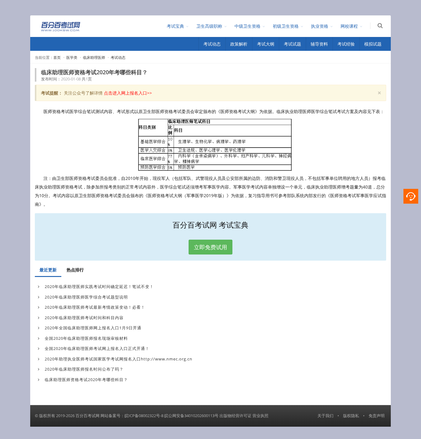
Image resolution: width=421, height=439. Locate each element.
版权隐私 (351, 415)
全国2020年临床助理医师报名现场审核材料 (85, 338)
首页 (57, 57)
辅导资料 (319, 44)
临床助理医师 (94, 57)
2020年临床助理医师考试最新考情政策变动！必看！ (94, 307)
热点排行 (75, 270)
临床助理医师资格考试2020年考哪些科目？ (85, 379)
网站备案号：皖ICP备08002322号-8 (131, 415)
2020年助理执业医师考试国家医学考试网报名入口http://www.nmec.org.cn (117, 359)
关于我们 (325, 415)
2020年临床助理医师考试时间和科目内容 (83, 317)
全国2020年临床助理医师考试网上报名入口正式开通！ (96, 348)
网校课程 (349, 26)
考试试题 (292, 44)
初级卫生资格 (286, 26)
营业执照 (260, 415)
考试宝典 (175, 26)
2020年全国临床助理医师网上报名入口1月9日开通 (92, 328)
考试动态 (212, 44)
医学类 (71, 57)
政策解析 (238, 44)
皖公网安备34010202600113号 (191, 415)
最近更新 (48, 270)
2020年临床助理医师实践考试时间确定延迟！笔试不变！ (98, 286)
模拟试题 (373, 44)
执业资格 (319, 26)
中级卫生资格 (247, 26)
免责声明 (377, 415)
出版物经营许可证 (235, 415)
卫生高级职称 (209, 26)
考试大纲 (265, 44)
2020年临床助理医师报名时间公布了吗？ (83, 369)
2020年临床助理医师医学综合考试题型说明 (85, 297)
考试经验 (346, 44)
